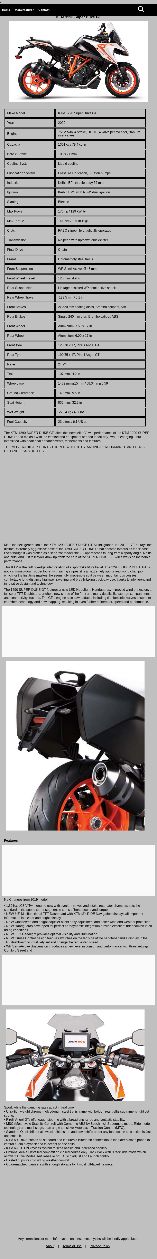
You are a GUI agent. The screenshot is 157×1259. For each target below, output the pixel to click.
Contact (43, 9)
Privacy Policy (100, 1246)
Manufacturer (24, 9)
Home (6, 9)
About (50, 1246)
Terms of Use (72, 1246)
